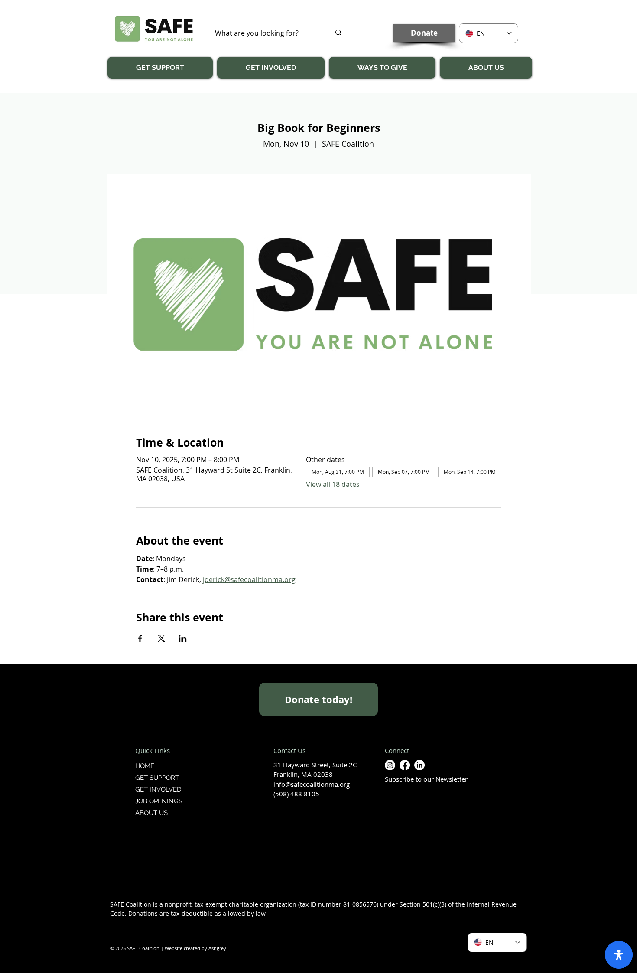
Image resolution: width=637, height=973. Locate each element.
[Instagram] (390, 765)
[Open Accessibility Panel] (619, 955)
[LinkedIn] (419, 765)
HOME (144, 766)
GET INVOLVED (158, 789)
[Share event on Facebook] (140, 638)
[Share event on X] (161, 638)
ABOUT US (151, 813)
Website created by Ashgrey (195, 948)
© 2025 (118, 948)
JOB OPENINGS (158, 801)
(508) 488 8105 (296, 793)
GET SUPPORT (157, 778)
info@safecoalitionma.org (311, 784)
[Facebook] (405, 765)
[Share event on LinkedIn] (183, 638)
